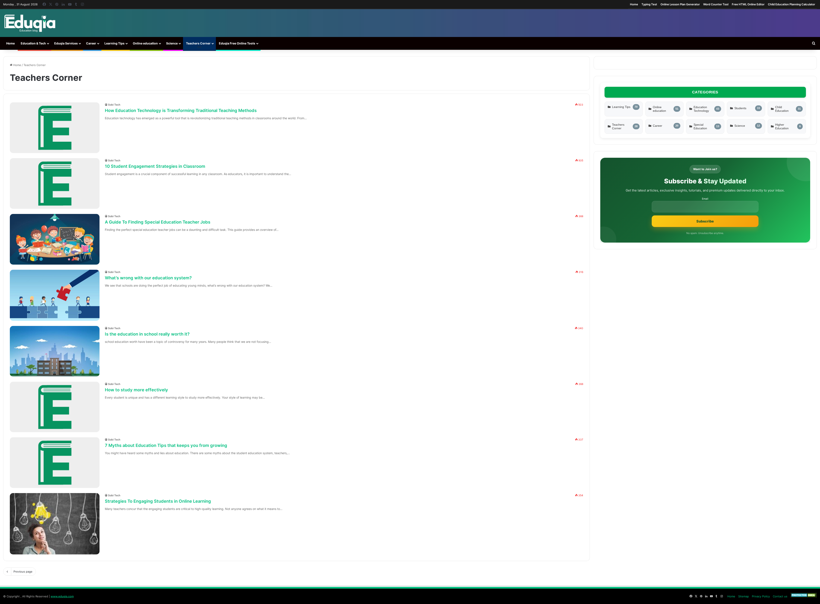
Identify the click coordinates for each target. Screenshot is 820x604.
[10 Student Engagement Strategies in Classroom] (55, 183)
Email (705, 198)
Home (634, 4)
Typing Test (649, 4)
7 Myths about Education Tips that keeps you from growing (166, 445)
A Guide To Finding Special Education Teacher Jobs (157, 222)
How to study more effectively (136, 389)
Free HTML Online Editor (748, 4)
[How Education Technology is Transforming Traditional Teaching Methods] (55, 127)
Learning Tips (114, 43)
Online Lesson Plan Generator (680, 4)
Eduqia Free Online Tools (237, 43)
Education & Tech (33, 43)
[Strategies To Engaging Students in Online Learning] (55, 523)
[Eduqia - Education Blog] (29, 23)
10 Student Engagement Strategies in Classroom (155, 166)
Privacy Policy (761, 596)
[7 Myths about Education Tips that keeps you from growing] (55, 462)
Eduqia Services (66, 43)
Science (172, 43)
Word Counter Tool (715, 4)
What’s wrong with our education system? (148, 277)
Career (91, 43)
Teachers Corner (198, 43)
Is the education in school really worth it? (147, 334)
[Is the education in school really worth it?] (55, 351)
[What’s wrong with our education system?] (55, 295)
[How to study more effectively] (55, 407)
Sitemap (743, 596)
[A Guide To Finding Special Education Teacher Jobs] (55, 239)
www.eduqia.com (62, 596)
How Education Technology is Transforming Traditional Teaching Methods (181, 110)
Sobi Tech (114, 104)
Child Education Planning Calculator (791, 4)
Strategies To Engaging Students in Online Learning (158, 501)
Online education (145, 43)
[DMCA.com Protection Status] (804, 596)
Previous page (22, 571)
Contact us (780, 596)
